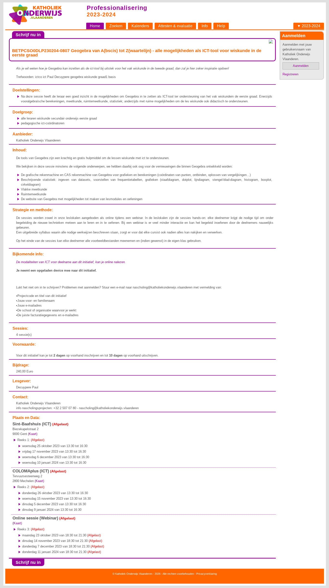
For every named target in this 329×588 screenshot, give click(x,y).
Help (221, 26)
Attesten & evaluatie (175, 26)
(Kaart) (32, 434)
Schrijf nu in (28, 34)
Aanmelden (301, 66)
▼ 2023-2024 (308, 26)
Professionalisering (117, 7)
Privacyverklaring (206, 573)
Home (95, 26)
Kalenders (140, 26)
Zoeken (115, 26)
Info (205, 26)
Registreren (290, 74)
